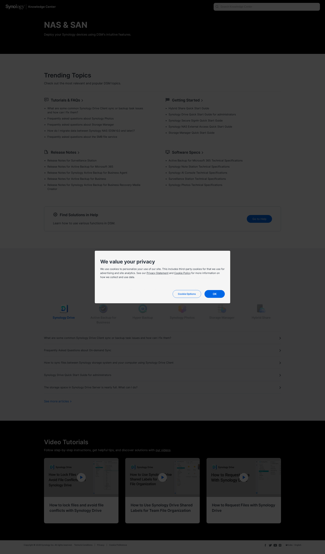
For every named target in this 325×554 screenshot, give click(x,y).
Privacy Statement (157, 273)
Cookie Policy (182, 273)
